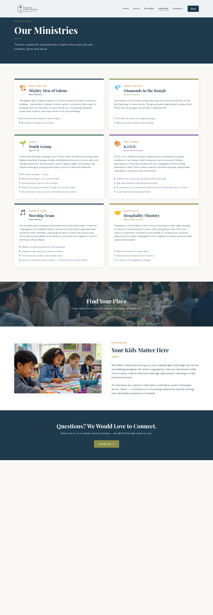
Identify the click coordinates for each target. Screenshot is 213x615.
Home (126, 8)
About (136, 8)
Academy (178, 8)
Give (193, 8)
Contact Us (104, 444)
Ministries (163, 8)
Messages (149, 8)
